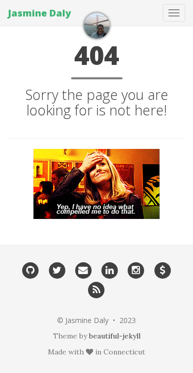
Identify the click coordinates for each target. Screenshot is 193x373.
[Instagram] (136, 270)
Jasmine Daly (39, 13)
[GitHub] (30, 270)
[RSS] (96, 289)
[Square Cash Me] (162, 270)
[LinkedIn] (109, 270)
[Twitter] (56, 270)
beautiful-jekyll (115, 336)
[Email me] (83, 270)
